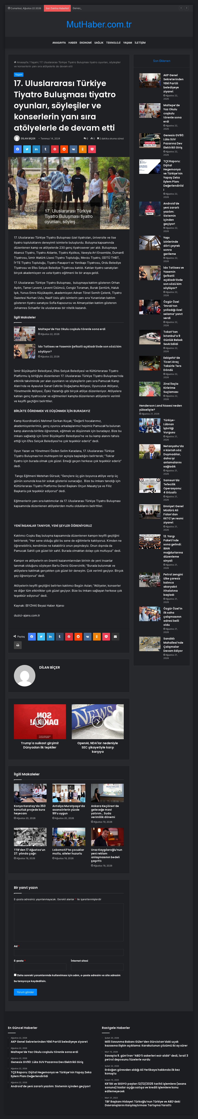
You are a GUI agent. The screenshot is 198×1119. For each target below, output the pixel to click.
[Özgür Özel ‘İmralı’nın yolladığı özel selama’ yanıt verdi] (149, 307)
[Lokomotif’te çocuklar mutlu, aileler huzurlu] (68, 837)
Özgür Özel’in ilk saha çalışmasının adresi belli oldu (172, 617)
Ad (16, 946)
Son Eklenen (161, 61)
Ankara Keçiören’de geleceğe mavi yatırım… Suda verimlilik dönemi (105, 811)
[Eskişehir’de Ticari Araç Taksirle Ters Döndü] (149, 363)
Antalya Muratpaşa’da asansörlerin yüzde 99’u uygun (68, 809)
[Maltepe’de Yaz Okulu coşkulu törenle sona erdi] (24, 334)
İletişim (140, 42)
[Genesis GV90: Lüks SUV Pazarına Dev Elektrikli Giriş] (149, 140)
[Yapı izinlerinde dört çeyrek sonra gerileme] (149, 243)
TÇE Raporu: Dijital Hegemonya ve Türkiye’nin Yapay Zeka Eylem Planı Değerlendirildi (173, 175)
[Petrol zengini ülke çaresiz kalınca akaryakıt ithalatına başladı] (149, 579)
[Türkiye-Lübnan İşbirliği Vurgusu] (149, 425)
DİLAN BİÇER (28, 138)
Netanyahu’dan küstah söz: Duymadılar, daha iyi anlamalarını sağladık (173, 456)
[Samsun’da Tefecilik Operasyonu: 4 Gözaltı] (149, 485)
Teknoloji (113, 42)
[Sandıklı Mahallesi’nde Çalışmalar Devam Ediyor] (149, 644)
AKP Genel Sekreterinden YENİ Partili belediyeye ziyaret (173, 83)
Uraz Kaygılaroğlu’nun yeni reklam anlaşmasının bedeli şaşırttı (106, 855)
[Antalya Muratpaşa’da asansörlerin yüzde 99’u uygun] (68, 793)
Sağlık (98, 42)
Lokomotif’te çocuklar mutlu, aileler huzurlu (68, 851)
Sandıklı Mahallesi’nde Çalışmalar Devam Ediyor (173, 645)
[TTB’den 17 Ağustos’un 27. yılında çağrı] (30, 837)
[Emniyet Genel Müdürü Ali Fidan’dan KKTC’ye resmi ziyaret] (149, 511)
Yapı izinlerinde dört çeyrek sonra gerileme (171, 246)
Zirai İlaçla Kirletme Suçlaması (170, 388)
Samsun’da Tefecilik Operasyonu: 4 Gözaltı (172, 486)
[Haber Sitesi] (99, 24)
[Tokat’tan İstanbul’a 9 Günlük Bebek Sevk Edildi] (149, 337)
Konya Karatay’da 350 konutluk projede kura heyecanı (30, 809)
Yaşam (127, 42)
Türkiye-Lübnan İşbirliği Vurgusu (169, 426)
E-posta (20, 960)
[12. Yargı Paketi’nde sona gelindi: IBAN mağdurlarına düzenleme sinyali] (149, 541)
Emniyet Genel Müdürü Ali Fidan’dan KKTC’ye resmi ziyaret (173, 514)
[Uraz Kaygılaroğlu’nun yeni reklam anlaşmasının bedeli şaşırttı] (107, 837)
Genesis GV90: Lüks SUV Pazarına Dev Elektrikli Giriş (105, 8)
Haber (72, 42)
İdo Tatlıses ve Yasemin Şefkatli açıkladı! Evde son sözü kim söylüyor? (173, 278)
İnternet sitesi (79, 960)
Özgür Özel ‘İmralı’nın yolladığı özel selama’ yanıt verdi (173, 310)
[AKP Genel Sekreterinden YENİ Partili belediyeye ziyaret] (149, 80)
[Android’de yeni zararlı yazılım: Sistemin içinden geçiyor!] (149, 209)
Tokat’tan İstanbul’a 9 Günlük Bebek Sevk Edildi (173, 338)
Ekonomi (86, 42)
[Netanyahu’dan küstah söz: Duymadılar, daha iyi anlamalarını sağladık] (149, 451)
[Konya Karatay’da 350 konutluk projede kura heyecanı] (30, 793)
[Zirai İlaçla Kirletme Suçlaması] (149, 389)
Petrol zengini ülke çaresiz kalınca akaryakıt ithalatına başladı (173, 584)
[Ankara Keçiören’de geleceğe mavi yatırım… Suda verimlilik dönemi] (107, 793)
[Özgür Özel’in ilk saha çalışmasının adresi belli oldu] (149, 614)
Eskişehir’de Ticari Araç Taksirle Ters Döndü (172, 364)
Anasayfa (59, 42)
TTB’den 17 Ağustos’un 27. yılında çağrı (29, 851)
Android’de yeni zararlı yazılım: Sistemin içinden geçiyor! (171, 214)
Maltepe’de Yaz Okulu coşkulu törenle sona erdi (71, 329)
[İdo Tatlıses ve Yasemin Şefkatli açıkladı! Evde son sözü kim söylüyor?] (24, 351)
